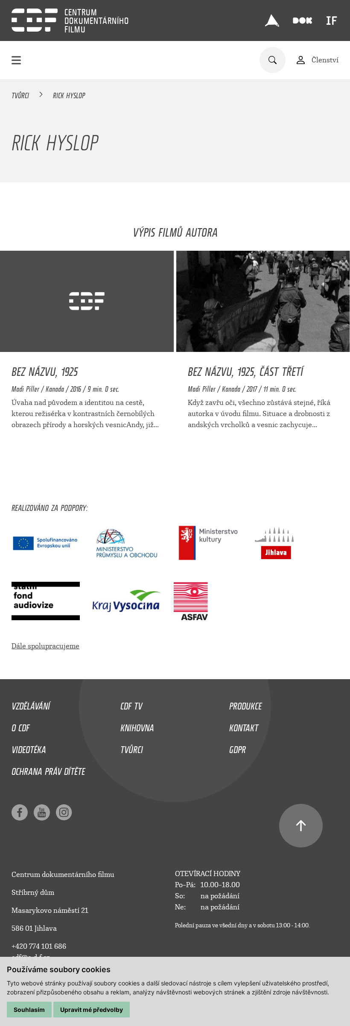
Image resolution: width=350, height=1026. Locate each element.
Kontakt (243, 726)
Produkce (245, 704)
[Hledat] (273, 60)
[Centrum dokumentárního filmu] (35, 20)
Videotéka (29, 747)
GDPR (237, 747)
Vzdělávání (31, 704)
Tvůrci (20, 94)
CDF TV (131, 704)
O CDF (20, 726)
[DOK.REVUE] (302, 20)
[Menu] (16, 60)
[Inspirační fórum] (331, 20)
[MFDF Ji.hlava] (272, 20)
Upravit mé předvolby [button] (91, 1009)
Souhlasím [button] (29, 1009)
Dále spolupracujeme (45, 646)
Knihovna (137, 726)
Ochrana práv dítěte (48, 769)
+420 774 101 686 (39, 946)
